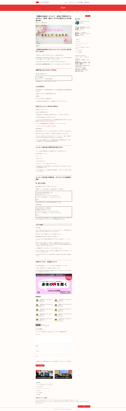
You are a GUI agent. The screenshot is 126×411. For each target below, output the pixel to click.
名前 (37, 345)
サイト (37, 356)
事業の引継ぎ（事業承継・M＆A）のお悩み (82, 60)
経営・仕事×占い (78, 45)
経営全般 (77, 69)
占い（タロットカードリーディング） (82, 43)
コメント (38, 334)
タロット (82, 56)
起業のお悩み (84, 70)
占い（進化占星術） (79, 50)
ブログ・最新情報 (79, 52)
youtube (43, 325)
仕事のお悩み (78, 66)
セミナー (77, 56)
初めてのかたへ (78, 68)
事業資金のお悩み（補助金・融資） (82, 63)
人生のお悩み (78, 65)
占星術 (84, 68)
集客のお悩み (81, 71)
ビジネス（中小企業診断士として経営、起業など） (83, 48)
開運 (76, 71)
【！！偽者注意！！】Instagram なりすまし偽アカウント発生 (85, 33)
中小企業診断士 (77, 58)
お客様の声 (78, 39)
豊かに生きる (43, 324)
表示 (39, 45)
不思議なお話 (56, 400)
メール (37, 351)
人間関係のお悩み (86, 65)
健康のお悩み (48, 325)
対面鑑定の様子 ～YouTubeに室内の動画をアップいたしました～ (85, 28)
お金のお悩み (83, 55)
